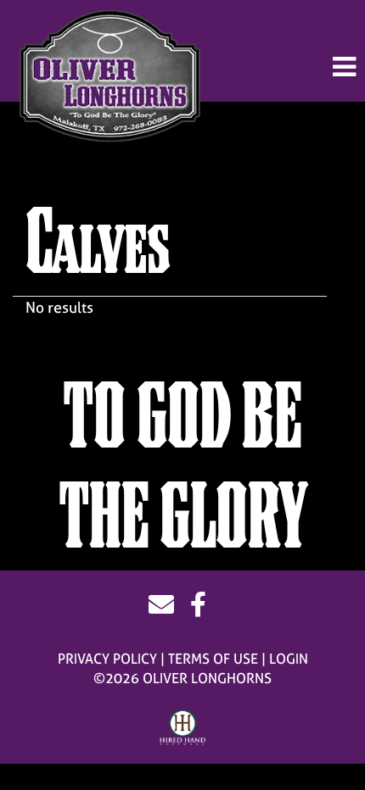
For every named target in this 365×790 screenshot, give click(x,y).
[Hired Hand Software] (183, 728)
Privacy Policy (107, 658)
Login (288, 658)
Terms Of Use (213, 658)
